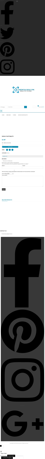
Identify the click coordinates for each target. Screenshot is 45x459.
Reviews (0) (5, 156)
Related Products (7, 200)
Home (3, 115)
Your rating (4, 173)
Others (14, 115)
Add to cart (10, 146)
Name (3, 165)
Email (23, 165)
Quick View (22, 215)
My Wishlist (34, 107)
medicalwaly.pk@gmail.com (7, 233)
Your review (4, 175)
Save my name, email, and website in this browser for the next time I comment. (18, 171)
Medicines (8, 115)
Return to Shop (11, 455)
